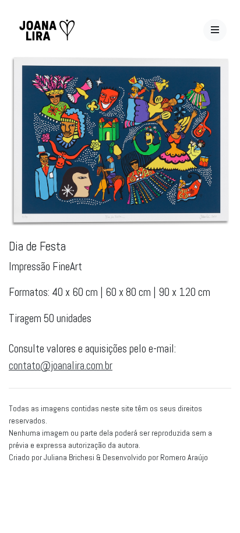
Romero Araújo (184, 457)
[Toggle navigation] (215, 30)
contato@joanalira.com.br (60, 365)
